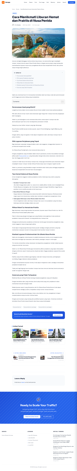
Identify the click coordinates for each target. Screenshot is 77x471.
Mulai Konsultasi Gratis (31, 416)
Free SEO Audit (47, 416)
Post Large (41, 2)
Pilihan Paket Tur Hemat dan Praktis (25, 82)
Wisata (17, 9)
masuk (23, 382)
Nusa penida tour (24, 156)
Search (64, 2)
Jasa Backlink (31, 437)
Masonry (53, 2)
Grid (48, 2)
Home (25, 2)
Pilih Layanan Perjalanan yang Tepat (25, 78)
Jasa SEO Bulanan (32, 435)
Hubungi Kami (57, 315)
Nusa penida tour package (30, 307)
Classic (31, 2)
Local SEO (30, 445)
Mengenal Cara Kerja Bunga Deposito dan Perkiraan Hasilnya (63, 447)
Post (36, 2)
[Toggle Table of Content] (61, 101)
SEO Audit (30, 442)
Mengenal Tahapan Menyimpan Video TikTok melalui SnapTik (62, 458)
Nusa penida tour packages (45, 307)
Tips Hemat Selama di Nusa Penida (25, 80)
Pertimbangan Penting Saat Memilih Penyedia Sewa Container (62, 435)
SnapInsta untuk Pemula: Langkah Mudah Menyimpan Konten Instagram (63, 452)
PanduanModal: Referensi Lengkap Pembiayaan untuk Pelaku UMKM (61, 441)
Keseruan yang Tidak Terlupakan (24, 87)
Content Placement (33, 440)
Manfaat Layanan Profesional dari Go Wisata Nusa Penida (30, 85)
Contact (71, 2)
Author (59, 2)
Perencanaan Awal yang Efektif (24, 75)
